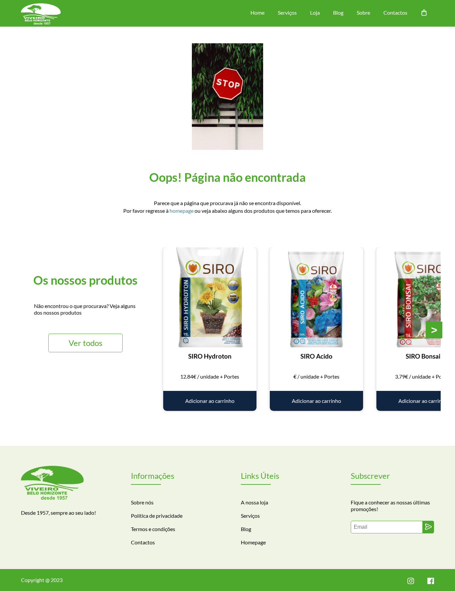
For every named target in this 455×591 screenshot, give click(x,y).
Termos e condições (153, 529)
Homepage (253, 542)
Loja (315, 12)
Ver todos (85, 343)
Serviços (287, 12)
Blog (338, 12)
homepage (182, 210)
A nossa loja (254, 502)
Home (257, 12)
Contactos (395, 12)
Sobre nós (142, 502)
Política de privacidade (157, 515)
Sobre (363, 12)
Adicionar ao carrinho (209, 401)
